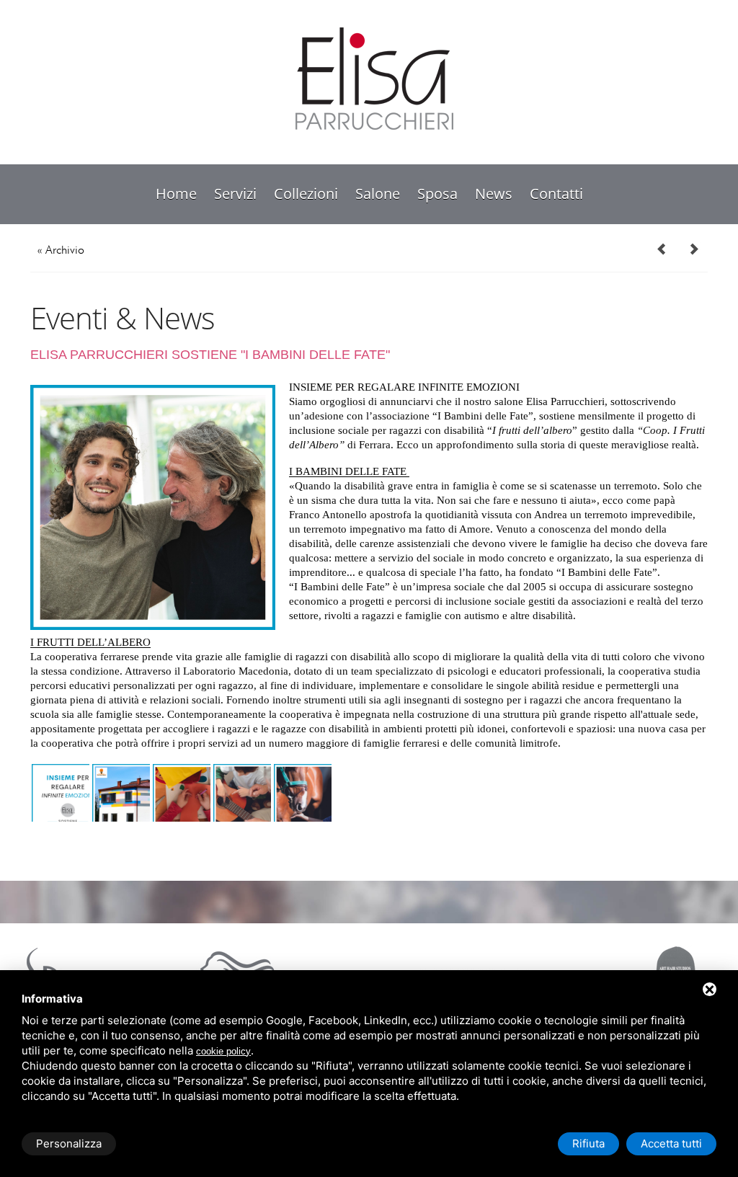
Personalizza (69, 1143)
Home (176, 193)
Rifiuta (588, 1143)
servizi (235, 193)
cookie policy (223, 1051)
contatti (556, 193)
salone (377, 193)
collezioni (306, 193)
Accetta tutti (671, 1143)
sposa (437, 193)
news (493, 193)
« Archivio (60, 250)
